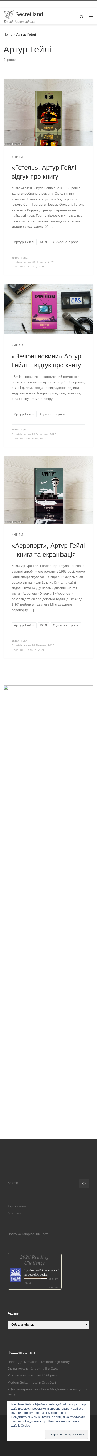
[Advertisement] (48, 1088)
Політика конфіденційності (28, 1234)
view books (54, 1287)
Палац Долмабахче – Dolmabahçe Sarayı (39, 1362)
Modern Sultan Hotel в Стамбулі (32, 1382)
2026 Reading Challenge (34, 1259)
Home (8, 34)
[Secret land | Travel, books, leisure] (9, 14)
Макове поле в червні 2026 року (32, 1375)
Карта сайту (17, 1206)
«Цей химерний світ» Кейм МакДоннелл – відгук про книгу (48, 1392)
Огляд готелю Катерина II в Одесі (33, 1368)
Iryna (24, 257)
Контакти (14, 1213)
